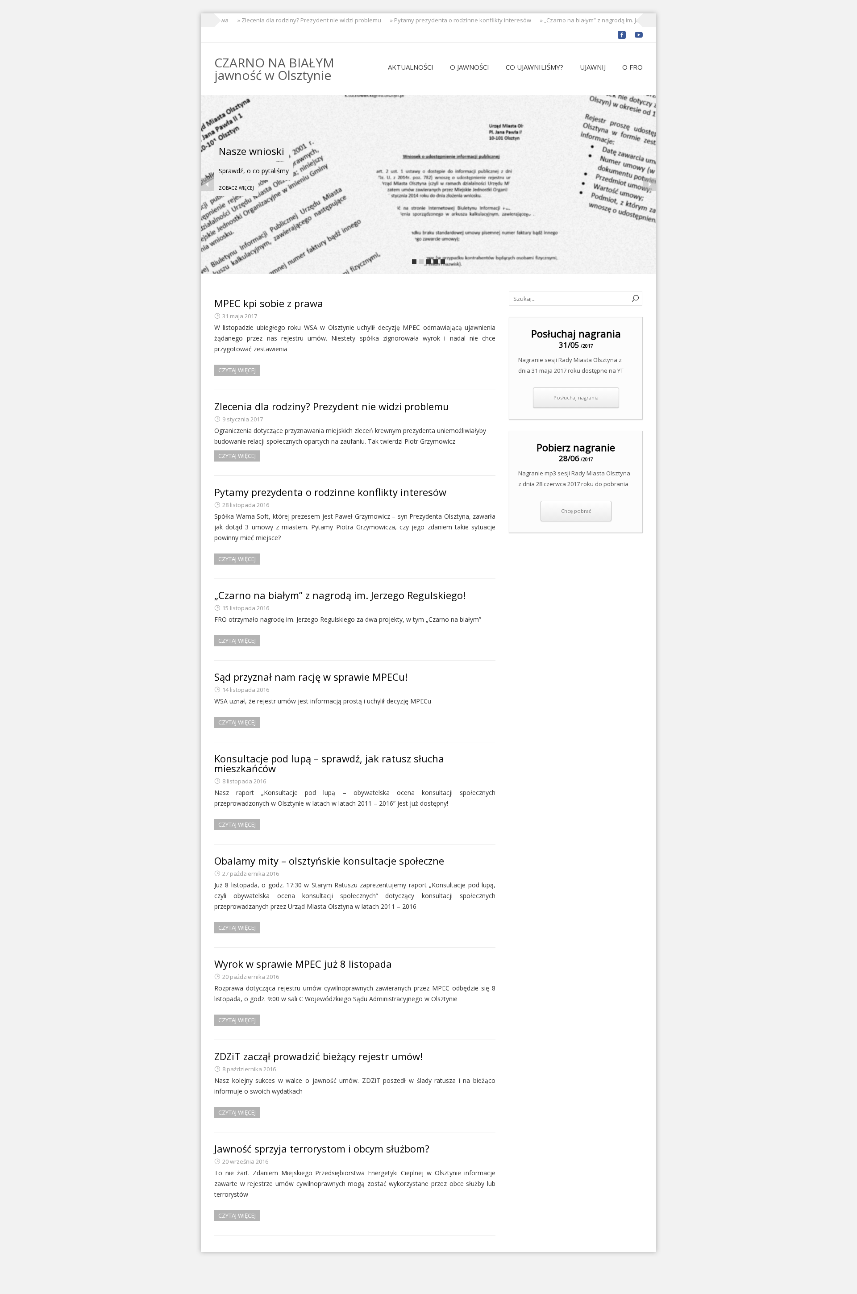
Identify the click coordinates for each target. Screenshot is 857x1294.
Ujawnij (593, 66)
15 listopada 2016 (245, 608)
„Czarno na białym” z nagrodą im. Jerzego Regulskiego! (340, 595)
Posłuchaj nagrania (576, 397)
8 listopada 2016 (244, 781)
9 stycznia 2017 (242, 419)
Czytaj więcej (237, 370)
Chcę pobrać (576, 511)
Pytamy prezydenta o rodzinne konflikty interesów (330, 492)
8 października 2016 (249, 1069)
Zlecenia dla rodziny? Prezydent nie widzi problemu (331, 406)
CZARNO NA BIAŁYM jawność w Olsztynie (274, 68)
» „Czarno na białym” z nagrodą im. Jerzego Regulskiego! (605, 20)
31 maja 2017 (239, 316)
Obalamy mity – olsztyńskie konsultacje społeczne (329, 860)
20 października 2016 (250, 977)
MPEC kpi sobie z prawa (268, 303)
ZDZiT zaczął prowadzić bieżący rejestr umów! (318, 1056)
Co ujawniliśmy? (534, 66)
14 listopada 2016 (245, 690)
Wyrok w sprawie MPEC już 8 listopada (303, 963)
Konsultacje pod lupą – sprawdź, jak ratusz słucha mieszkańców (329, 763)
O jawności (469, 66)
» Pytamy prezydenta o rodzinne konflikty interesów (450, 20)
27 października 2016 (250, 874)
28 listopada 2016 (245, 505)
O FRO (632, 66)
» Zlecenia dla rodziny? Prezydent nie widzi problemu (299, 20)
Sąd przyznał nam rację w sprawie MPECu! (311, 676)
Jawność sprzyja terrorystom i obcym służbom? (321, 1148)
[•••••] (428, 184)
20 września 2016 (245, 1161)
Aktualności (410, 66)
